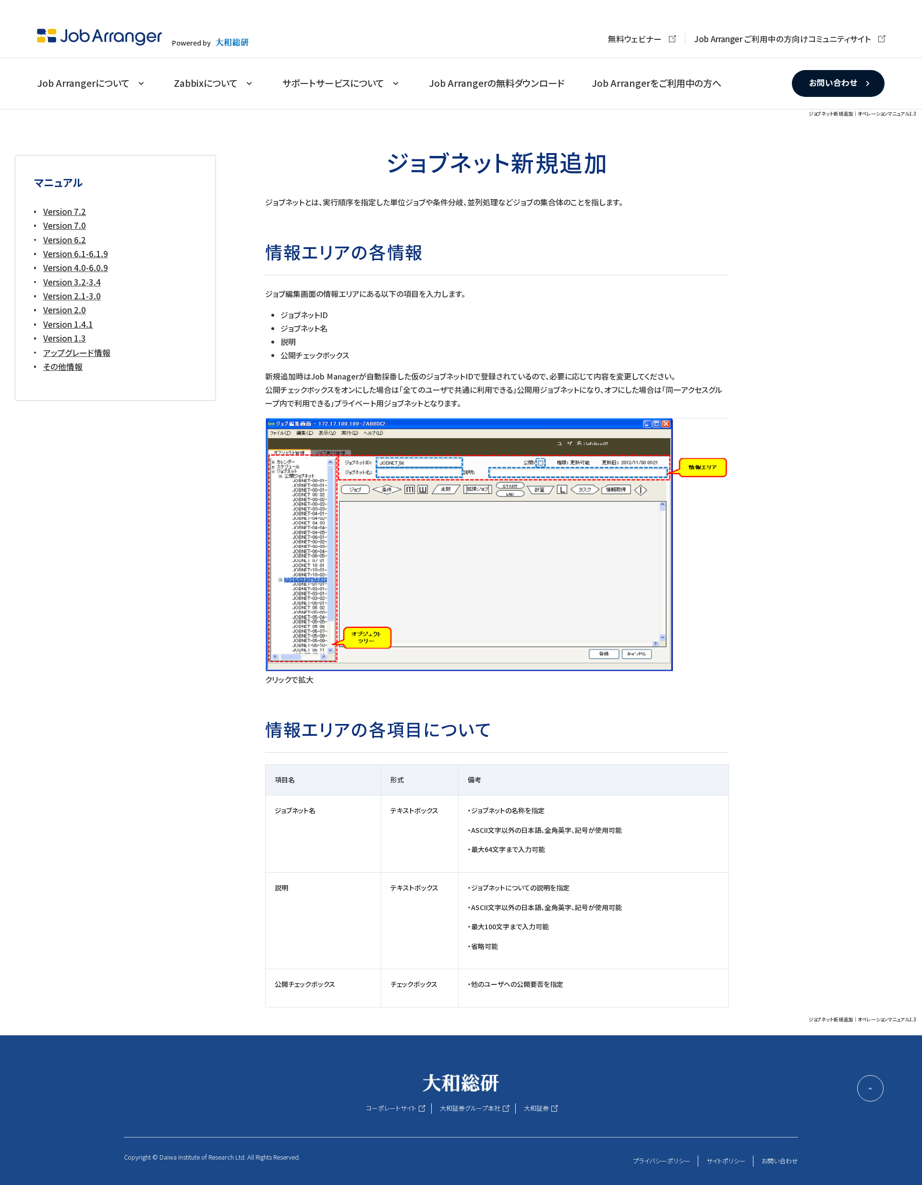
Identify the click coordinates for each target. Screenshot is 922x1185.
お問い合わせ (833, 82)
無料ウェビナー (635, 39)
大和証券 (536, 1108)
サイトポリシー (726, 1160)
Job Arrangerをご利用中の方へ (656, 83)
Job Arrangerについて (83, 83)
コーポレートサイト (391, 1108)
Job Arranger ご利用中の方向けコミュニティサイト (782, 39)
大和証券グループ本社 (470, 1108)
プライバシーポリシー (662, 1160)
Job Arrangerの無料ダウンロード (496, 83)
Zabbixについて (205, 83)
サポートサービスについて (333, 83)
